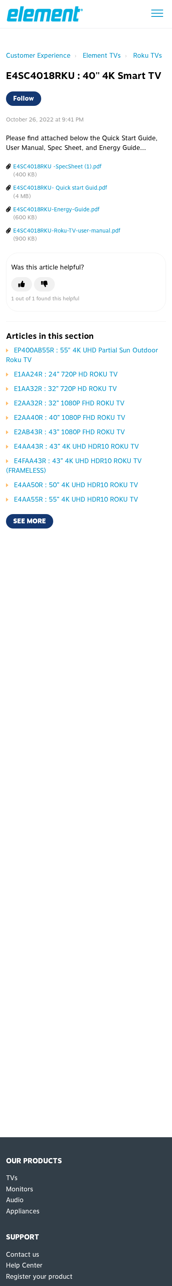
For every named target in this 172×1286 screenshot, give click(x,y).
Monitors (19, 1189)
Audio (15, 1200)
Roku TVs (147, 55)
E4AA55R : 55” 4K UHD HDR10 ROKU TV (76, 499)
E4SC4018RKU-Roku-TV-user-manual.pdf (66, 230)
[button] (157, 13)
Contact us (22, 1254)
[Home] (45, 14)
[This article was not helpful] (44, 284)
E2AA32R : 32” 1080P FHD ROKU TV (69, 403)
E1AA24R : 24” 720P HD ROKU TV (66, 374)
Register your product (39, 1276)
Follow (23, 98)
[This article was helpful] (21, 284)
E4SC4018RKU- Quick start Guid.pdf (60, 187)
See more (29, 521)
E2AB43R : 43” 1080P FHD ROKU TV (69, 432)
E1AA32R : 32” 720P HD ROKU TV (65, 389)
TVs (12, 1178)
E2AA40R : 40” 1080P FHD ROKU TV (69, 417)
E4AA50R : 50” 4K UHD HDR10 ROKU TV (76, 485)
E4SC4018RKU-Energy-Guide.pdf (56, 209)
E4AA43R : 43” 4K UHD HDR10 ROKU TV (76, 446)
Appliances (23, 1211)
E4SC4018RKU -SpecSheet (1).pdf (57, 166)
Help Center (24, 1265)
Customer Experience (38, 55)
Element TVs (102, 55)
